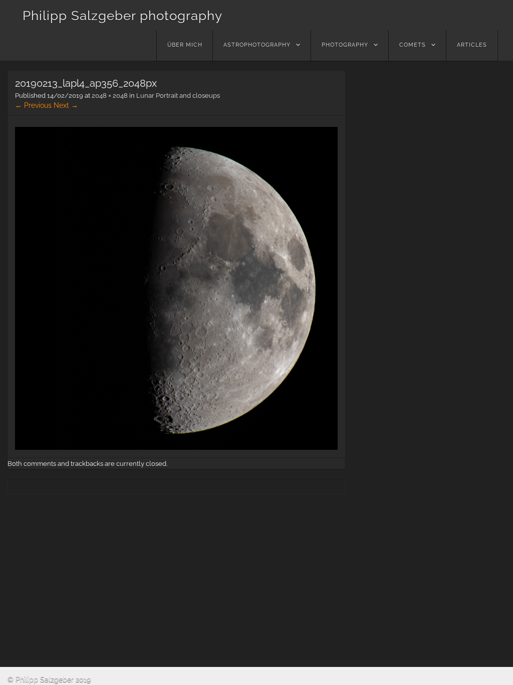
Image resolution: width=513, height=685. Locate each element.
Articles (472, 45)
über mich (184, 45)
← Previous (33, 105)
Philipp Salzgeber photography (122, 15)
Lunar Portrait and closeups (178, 95)
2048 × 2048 (110, 95)
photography (345, 45)
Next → (66, 105)
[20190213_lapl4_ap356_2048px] (176, 447)
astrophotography (257, 45)
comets (412, 45)
